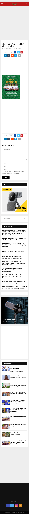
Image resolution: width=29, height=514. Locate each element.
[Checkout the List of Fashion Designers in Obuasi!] (6, 426)
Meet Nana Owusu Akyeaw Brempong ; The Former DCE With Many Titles (18, 394)
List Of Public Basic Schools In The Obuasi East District (18, 417)
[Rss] (20, 505)
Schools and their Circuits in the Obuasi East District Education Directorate (18, 442)
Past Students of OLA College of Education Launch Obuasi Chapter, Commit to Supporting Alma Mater (14, 245)
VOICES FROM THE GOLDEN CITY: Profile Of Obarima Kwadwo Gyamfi (17, 402)
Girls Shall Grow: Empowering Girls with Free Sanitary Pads (18, 385)
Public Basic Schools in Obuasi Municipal (16, 433)
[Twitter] (12, 505)
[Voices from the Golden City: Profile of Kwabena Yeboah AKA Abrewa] (6, 410)
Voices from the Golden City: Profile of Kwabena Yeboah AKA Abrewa (18, 410)
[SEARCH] (25, 218)
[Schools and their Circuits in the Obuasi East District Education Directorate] (6, 442)
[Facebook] (8, 505)
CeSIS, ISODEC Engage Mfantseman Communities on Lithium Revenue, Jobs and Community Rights (13, 263)
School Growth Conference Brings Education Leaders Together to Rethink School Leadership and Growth (13, 276)
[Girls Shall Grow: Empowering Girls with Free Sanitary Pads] (6, 385)
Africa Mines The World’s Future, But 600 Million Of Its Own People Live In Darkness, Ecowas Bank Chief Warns (13, 251)
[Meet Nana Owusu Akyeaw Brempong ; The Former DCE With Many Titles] (6, 394)
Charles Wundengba (8, 48)
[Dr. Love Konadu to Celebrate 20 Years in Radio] (6, 377)
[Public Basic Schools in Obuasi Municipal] (6, 434)
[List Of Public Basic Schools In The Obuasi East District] (6, 418)
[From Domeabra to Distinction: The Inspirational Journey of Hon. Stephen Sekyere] (6, 368)
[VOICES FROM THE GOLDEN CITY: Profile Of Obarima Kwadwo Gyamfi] (6, 402)
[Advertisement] (14, 22)
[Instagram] (16, 505)
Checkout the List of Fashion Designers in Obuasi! (18, 425)
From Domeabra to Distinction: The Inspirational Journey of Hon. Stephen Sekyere (17, 369)
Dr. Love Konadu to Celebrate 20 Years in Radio (18, 376)
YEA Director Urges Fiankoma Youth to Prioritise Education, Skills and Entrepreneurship (12, 270)
